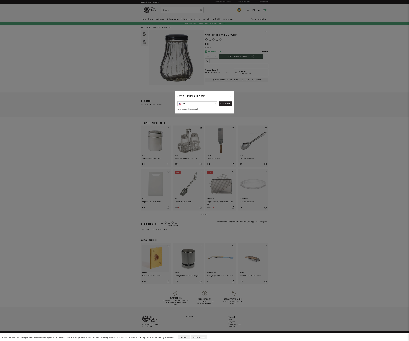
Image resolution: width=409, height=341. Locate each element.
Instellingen (184, 337)
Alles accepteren (199, 337)
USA (183, 104)
